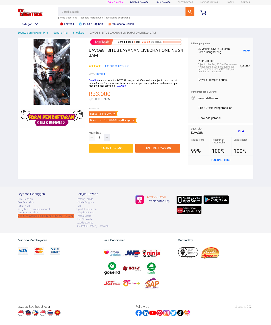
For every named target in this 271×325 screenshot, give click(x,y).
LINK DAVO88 (163, 2)
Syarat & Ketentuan (87, 209)
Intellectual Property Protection (93, 226)
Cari (189, 11)
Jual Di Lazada (84, 219)
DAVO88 (101, 74)
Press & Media (84, 216)
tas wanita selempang (118, 17)
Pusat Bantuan (25, 199)
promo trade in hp (67, 17)
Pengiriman (24, 205)
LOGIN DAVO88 (115, 2)
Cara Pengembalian (28, 212)
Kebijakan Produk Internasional (34, 209)
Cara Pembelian (26, 202)
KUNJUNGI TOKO (221, 160)
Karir (79, 205)
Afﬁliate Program (85, 202)
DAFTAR (245, 2)
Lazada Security (85, 222)
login (230, 2)
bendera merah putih (92, 17)
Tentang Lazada (85, 199)
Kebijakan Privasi (85, 212)
